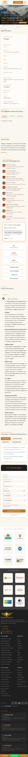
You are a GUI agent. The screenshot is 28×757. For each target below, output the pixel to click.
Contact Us (19, 672)
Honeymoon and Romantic (6, 672)
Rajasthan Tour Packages (6, 638)
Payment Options (21, 677)
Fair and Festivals (4, 684)
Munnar (18, 661)
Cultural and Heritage (5, 670)
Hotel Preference (6, 498)
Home (2, 15)
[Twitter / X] (22, 703)
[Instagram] (16, 703)
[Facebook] (12, 703)
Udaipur (19, 641)
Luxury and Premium (5, 681)
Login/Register (18, 2)
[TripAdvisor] (26, 703)
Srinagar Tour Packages (9, 15)
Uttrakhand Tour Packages (6, 655)
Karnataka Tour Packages (6, 661)
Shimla (18, 655)
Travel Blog (19, 675)
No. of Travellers (6, 493)
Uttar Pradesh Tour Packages (7, 648)
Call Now (24, 755)
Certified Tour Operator (22, 686)
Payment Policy (6, 438)
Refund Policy (6, 442)
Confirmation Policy (17, 438)
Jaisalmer (19, 643)
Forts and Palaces (4, 679)
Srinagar (19, 652)
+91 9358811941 (4, 626)
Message (15, 755)
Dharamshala (20, 659)
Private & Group (4, 693)
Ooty (18, 664)
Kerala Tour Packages (5, 664)
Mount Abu (19, 645)
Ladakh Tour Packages (5, 650)
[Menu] (25, 2)
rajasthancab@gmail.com (6, 631)
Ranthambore (20, 648)
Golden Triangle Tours (5, 641)
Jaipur (18, 638)
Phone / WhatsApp (6, 479)
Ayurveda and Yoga (5, 686)
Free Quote (5, 755)
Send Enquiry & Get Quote (14, 511)
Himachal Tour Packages (6, 652)
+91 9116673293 (4, 628)
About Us (19, 670)
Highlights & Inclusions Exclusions (8, 25)
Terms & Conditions (21, 681)
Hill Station (3, 691)
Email (3, 484)
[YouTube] (19, 703)
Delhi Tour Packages (5, 643)
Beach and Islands (4, 688)
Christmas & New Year (5, 695)
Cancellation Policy (16, 442)
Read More (4, 152)
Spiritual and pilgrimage (6, 677)
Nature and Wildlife (5, 675)
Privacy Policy (20, 679)
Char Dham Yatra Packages (6, 659)
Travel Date (5, 488)
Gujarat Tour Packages (5, 645)
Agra (18, 650)
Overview (18, 25)
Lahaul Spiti (19, 657)
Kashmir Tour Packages (6, 657)
